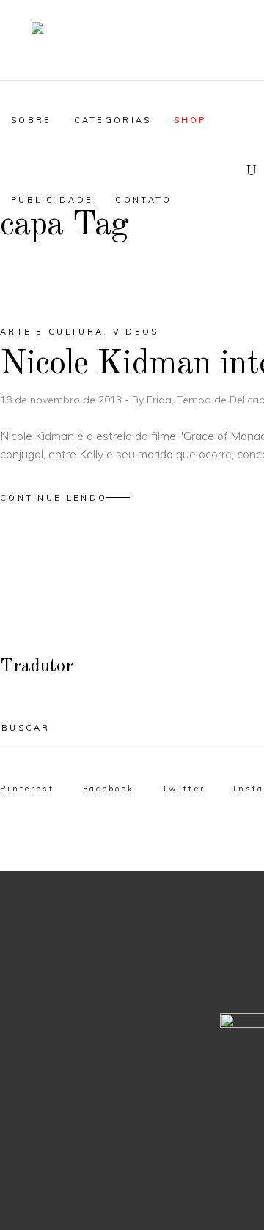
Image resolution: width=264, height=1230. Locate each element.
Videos (136, 332)
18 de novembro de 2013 (62, 399)
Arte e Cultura (51, 332)
